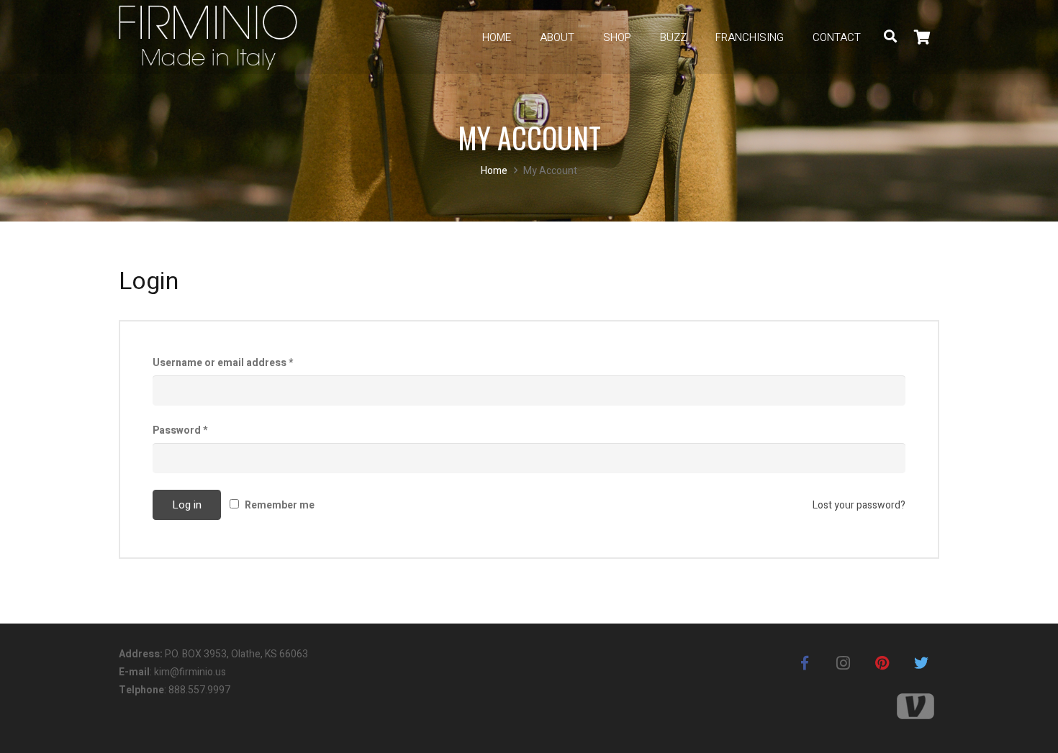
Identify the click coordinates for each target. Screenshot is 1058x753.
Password (180, 430)
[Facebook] (805, 663)
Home (494, 170)
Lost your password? (859, 505)
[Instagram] (844, 663)
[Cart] (922, 37)
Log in (187, 505)
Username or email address (223, 362)
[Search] (890, 37)
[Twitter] (921, 663)
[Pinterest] (882, 663)
